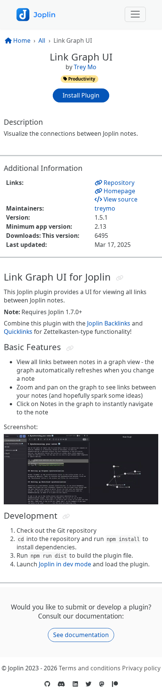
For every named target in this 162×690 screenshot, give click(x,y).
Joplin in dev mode (65, 564)
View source (120, 199)
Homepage (118, 191)
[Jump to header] (119, 278)
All (41, 40)
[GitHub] (47, 684)
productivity (81, 79)
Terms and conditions (90, 668)
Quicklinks (18, 331)
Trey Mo (85, 67)
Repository (118, 182)
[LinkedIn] (75, 684)
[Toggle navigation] (135, 14)
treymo (105, 208)
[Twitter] (89, 684)
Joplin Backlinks (108, 323)
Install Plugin (81, 95)
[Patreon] (115, 684)
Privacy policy (141, 668)
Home (21, 40)
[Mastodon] (101, 684)
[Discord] (61, 684)
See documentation (81, 635)
